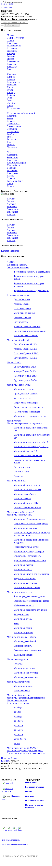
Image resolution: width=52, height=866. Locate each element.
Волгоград (12, 66)
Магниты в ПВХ (22, 690)
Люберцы (11, 95)
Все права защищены (11, 840)
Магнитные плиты (23, 569)
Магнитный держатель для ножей (30, 610)
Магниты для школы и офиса (21, 637)
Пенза (10, 105)
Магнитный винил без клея (27, 489)
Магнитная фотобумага (25, 494)
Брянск (10, 58)
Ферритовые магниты (18, 267)
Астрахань (12, 48)
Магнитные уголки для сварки (29, 551)
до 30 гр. (18, 707)
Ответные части (21, 471)
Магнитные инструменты (19, 514)
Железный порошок (23, 655)
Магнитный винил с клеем (27, 485)
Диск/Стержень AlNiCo (25, 344)
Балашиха (12, 51)
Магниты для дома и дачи (19, 592)
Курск (10, 90)
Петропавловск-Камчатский (21, 113)
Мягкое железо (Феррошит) (20, 512)
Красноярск (12, 173)
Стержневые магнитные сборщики (31, 523)
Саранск (11, 121)
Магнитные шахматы (24, 668)
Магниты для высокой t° (26, 335)
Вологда (11, 69)
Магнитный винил (16, 480)
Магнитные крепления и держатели (24, 423)
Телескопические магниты (27, 587)
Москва (10, 35)
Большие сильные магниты (27, 326)
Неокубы (18, 663)
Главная (5, 760)
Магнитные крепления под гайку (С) (32, 442)
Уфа (9, 152)
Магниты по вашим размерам (34, 806)
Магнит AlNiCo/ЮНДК (18, 340)
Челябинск (12, 170)
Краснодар (12, 43)
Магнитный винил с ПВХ (26, 503)
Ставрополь (13, 131)
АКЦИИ (11, 262)
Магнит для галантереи (18, 681)
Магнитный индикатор (18, 695)
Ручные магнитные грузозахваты (30, 560)
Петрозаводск (14, 108)
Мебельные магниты (24, 605)
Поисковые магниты (17, 264)
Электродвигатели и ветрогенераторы (26, 753)
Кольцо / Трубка (21, 304)
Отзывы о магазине (34, 800)
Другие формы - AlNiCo (25, 358)
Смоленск (12, 129)
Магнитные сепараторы (18, 385)
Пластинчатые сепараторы (27, 411)
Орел (9, 100)
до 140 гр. (18, 725)
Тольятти (11, 139)
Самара (10, 40)
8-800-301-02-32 (7, 4)
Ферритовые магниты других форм (31, 290)
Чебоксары (12, 157)
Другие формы (21, 322)
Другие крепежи (22, 467)
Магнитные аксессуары (25, 583)
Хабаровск (12, 154)
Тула (9, 142)
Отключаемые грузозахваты (27, 556)
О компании (31, 782)
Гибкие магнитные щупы (26, 547)
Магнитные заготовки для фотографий (26, 697)
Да (3, 14)
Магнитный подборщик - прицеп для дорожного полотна (32, 533)
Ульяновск (12, 147)
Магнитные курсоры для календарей (25, 750)
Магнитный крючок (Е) (25, 451)
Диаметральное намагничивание (30, 331)
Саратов (11, 178)
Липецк (11, 92)
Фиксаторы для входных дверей (29, 596)
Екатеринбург (14, 45)
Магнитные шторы (23, 619)
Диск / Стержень (22, 299)
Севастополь (13, 123)
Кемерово (11, 84)
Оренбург (11, 103)
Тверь (10, 136)
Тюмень (11, 144)
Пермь (10, 183)
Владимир (12, 64)
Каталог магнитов (10, 251)
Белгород (11, 56)
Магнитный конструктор (26, 672)
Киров (10, 87)
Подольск (11, 116)
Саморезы (18, 476)
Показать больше (9, 758)
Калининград (13, 82)
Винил (17, 743)
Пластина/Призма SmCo (26, 376)
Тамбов (10, 134)
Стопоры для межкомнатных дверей (31, 601)
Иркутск (11, 79)
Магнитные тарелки (24, 565)
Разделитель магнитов (25, 578)
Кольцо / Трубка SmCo (25, 371)
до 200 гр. (18, 734)
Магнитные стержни (24, 389)
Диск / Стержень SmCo (25, 366)
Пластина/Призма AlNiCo (26, 353)
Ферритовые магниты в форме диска (32, 271)
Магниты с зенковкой (24, 313)
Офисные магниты (23, 646)
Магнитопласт (14, 420)
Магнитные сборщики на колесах (30, 519)
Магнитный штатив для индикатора (31, 574)
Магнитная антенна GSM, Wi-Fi (22, 748)
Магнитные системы (17, 700)
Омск (9, 97)
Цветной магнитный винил (27, 507)
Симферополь (14, 126)
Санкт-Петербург (15, 38)
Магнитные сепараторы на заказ (29, 416)
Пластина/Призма (22, 308)
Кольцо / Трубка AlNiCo (25, 349)
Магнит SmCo (14, 362)
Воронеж (11, 168)
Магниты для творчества (26, 677)
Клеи (16, 623)
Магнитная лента (22, 498)
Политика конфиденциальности (15, 844)
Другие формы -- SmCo (25, 380)
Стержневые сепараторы (26, 402)
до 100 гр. (18, 721)
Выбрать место (11, 25)
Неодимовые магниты (18, 295)
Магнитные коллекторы (25, 528)
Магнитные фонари (23, 632)
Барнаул (11, 53)
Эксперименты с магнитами (27, 650)
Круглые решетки (22, 398)
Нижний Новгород (16, 162)
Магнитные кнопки (23, 686)
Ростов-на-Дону (15, 181)
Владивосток (13, 61)
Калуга (10, 186)
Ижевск (11, 77)
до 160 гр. (18, 730)
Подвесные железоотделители (28, 407)
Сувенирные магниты (18, 703)
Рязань (10, 118)
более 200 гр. (20, 739)
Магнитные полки (23, 628)
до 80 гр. (18, 716)
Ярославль (12, 160)
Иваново (11, 74)
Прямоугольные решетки (26, 393)
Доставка (29, 796)
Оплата (28, 791)
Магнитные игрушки (17, 659)
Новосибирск (13, 165)
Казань (10, 175)
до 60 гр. (18, 712)
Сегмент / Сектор (22, 317)
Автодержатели (21, 614)
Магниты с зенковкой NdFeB (28, 455)
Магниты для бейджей (25, 641)
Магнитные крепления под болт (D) (31, 446)
